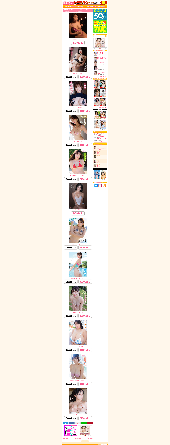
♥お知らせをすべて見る (103, 76)
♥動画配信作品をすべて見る (102, 107)
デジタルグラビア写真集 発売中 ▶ (101, 179)
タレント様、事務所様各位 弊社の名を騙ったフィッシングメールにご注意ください (100, 136)
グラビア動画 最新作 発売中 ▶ (102, 129)
